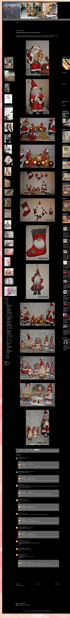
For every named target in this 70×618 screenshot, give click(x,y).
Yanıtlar (20, 462)
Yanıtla (19, 460)
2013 (6, 302)
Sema (19, 513)
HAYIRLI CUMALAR (9, 335)
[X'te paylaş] (36, 449)
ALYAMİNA (12, 5)
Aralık (7, 304)
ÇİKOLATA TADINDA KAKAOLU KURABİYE (9, 322)
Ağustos (7, 358)
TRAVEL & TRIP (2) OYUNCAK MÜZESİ (9, 344)
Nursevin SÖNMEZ (21, 548)
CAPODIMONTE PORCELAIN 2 (8, 333)
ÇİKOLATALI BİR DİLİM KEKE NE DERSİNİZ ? (9, 331)
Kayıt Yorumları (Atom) (21, 585)
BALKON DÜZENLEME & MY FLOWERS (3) (9, 346)
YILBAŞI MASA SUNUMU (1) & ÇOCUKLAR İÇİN (9, 312)
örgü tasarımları (20, 457)
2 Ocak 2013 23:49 (27, 548)
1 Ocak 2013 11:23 (30, 464)
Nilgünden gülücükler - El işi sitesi (23, 471)
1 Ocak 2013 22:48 (30, 506)
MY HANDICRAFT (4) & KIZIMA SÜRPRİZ (9, 317)
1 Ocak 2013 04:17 (32, 471)
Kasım (7, 354)
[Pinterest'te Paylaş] (38, 449)
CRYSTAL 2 (8, 348)
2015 (6, 299)
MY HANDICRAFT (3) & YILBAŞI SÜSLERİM (9, 319)
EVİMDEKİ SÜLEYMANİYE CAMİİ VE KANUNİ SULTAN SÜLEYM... (9, 351)
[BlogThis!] (35, 449)
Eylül (7, 357)
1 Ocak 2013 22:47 (30, 492)
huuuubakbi (20, 499)
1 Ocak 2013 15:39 (25, 499)
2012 (6, 303)
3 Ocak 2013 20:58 (24, 554)
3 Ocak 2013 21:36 (30, 562)
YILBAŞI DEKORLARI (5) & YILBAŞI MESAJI (9, 306)
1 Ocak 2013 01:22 (26, 457)
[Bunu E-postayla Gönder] (34, 449)
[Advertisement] (36, 25)
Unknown (19, 540)
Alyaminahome (23, 464)
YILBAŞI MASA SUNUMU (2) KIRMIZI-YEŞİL (8, 309)
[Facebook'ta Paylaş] (37, 449)
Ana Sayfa (5, 19)
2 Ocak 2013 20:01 (24, 540)
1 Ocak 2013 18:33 (23, 513)
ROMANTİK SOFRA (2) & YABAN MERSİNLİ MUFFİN (9, 325)
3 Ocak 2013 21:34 (30, 533)
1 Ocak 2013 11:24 (30, 477)
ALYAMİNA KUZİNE (66, 339)
